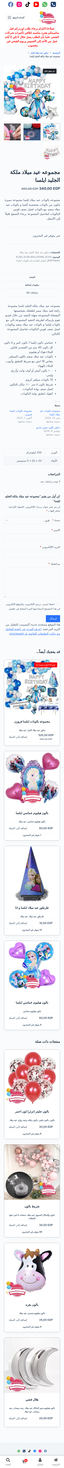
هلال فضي (32, 1399)
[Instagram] (19, 4)
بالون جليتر (44, 1120)
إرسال (53, 618)
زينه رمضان (19, 1408)
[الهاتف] (53, 4)
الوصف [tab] (32, 277)
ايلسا (43, 260)
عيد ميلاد (23, 252)
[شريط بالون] (32, 1172)
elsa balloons (34, 256)
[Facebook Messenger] (34, 1451)
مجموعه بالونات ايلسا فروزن (32, 721)
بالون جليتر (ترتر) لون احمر (32, 1111)
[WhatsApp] (44, 4)
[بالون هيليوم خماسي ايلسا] (32, 778)
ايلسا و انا (35, 260)
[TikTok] (27, 4)
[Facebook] (10, 4)
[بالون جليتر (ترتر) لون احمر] (32, 1077)
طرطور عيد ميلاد (36, 916)
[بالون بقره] (32, 1270)
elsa (19, 256)
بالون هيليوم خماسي (36, 821)
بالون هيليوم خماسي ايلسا (32, 813)
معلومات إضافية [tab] (32, 285)
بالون (52, 1120)
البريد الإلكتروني (50, 547)
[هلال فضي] (32, 1365)
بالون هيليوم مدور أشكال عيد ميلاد (40, 1408)
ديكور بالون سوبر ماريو (48, 427)
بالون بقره (32, 1304)
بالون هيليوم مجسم (36, 1313)
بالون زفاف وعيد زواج (28, 1120)
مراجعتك (54, 563)
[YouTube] (36, 4)
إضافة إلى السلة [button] (18, 736)
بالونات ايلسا (23, 260)
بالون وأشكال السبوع (45, 1215)
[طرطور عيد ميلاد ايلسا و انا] (32, 873)
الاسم (56, 530)
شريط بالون (32, 1206)
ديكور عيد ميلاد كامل (39, 252)
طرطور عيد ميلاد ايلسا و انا (32, 907)
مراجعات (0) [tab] (32, 292)
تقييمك (56, 520)
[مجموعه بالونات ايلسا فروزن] (32, 687)
